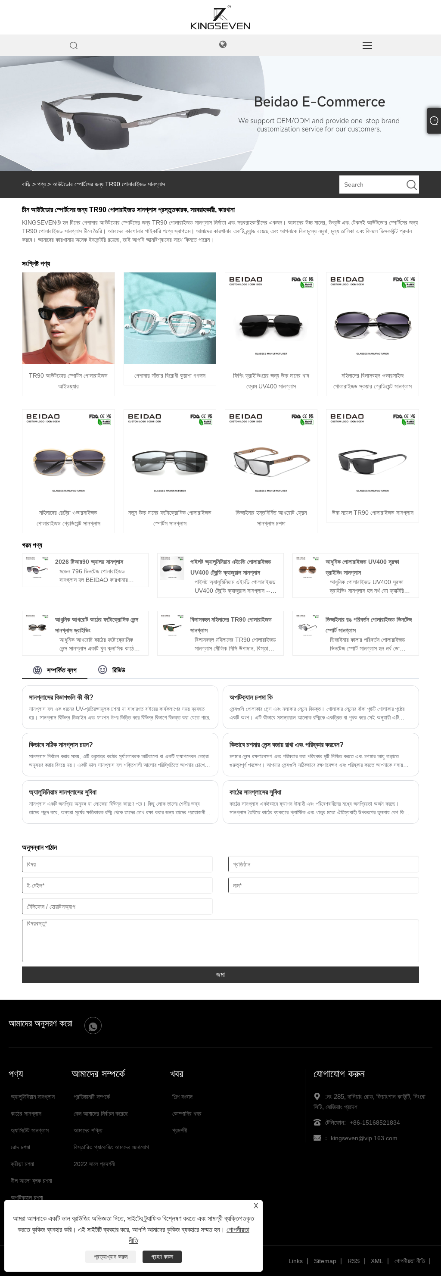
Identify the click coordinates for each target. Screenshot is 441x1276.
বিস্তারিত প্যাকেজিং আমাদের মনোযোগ (111, 1147)
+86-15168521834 (375, 1122)
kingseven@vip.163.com (364, 1138)
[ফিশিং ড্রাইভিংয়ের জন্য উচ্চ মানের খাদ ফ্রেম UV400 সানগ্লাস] (271, 362)
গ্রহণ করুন (162, 1256)
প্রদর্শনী (179, 1130)
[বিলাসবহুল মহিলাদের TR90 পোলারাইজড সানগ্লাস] (172, 635)
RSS (354, 1260)
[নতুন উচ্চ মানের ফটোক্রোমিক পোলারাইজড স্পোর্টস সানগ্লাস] (170, 499)
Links (296, 1260)
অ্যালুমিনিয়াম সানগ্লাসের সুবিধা (62, 792)
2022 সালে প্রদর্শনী (94, 1163)
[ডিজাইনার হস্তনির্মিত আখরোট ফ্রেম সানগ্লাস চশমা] (271, 499)
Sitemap (325, 1260)
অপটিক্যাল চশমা (27, 1197)
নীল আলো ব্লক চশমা (31, 1180)
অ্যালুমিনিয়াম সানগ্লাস (33, 1096)
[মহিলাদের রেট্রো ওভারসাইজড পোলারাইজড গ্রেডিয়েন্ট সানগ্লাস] (68, 499)
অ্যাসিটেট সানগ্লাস (30, 1130)
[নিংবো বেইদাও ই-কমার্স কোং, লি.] (220, 28)
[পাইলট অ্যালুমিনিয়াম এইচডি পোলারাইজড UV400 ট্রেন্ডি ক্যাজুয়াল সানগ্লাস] (172, 578)
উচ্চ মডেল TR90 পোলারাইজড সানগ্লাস (372, 512)
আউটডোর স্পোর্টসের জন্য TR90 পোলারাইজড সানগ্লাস (109, 184)
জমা (220, 974)
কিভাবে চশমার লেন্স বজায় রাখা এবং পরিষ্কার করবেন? (287, 744)
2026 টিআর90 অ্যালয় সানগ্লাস (89, 561)
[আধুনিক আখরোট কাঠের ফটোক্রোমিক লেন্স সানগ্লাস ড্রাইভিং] (37, 635)
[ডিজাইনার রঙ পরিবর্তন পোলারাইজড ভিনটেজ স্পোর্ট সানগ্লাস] (307, 635)
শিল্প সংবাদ (182, 1096)
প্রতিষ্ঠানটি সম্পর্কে (92, 1096)
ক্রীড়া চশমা (22, 1163)
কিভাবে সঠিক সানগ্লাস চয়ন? (61, 744)
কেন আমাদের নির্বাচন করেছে (101, 1113)
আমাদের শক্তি (88, 1130)
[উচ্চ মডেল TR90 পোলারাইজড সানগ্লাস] (372, 499)
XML (377, 1260)
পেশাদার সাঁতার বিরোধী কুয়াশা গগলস (169, 375)
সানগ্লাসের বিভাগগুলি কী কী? (61, 697)
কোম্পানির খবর (187, 1113)
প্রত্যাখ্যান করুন (110, 1256)
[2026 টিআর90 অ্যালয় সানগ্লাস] (37, 578)
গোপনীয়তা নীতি (409, 1260)
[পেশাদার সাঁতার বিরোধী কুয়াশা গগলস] (170, 362)
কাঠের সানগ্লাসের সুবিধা (255, 792)
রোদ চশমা (20, 1147)
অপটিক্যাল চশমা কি (251, 697)
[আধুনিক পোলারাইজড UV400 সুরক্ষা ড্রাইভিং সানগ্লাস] (307, 578)
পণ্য (41, 184)
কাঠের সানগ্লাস (26, 1113)
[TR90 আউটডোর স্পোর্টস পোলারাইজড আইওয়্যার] (68, 362)
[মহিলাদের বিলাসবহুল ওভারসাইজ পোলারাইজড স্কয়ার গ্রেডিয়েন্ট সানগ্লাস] (372, 362)
